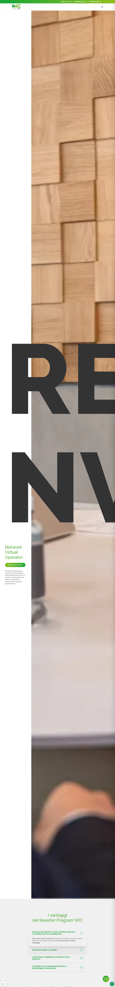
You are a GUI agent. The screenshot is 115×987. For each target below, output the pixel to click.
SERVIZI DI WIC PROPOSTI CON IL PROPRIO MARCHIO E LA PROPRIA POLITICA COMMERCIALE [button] (54, 933)
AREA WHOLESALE (79, 1)
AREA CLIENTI (65, 1)
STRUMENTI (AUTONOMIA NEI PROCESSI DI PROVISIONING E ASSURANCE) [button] (49, 967)
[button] (102, 7)
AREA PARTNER (94, 1)
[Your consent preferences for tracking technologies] (3, 984)
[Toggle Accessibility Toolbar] (112, 984)
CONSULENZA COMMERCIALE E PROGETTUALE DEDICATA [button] (51, 958)
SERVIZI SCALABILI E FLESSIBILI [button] (44, 950)
